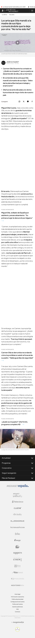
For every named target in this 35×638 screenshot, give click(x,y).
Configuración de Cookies (17, 601)
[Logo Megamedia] (18, 622)
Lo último (4, 14)
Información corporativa (17, 596)
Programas (6, 463)
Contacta (17, 611)
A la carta (11, 14)
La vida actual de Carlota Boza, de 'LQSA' (14, 7)
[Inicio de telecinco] (2, 10)
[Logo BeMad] (18, 546)
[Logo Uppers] (17, 553)
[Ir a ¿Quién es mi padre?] (12, 10)
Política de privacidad (17, 599)
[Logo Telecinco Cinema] (17, 559)
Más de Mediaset (8, 478)
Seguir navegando (9, 473)
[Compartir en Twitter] (23, 101)
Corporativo (7, 468)
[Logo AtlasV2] (17, 572)
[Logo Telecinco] (17, 501)
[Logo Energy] (17, 540)
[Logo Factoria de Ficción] (17, 527)
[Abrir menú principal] (32, 10)
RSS (17, 609)
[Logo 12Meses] (17, 566)
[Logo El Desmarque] (17, 521)
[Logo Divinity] (17, 514)
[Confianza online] (17, 631)
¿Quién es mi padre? (12, 61)
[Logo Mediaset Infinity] (17, 495)
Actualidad (6, 458)
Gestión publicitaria (17, 606)
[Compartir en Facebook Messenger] (27, 101)
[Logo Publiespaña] (17, 579)
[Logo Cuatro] (17, 508)
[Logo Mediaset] (17, 487)
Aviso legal (17, 594)
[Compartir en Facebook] (32, 101)
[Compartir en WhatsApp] (19, 101)
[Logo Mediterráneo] (17, 585)
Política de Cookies (17, 604)
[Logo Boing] (17, 534)
